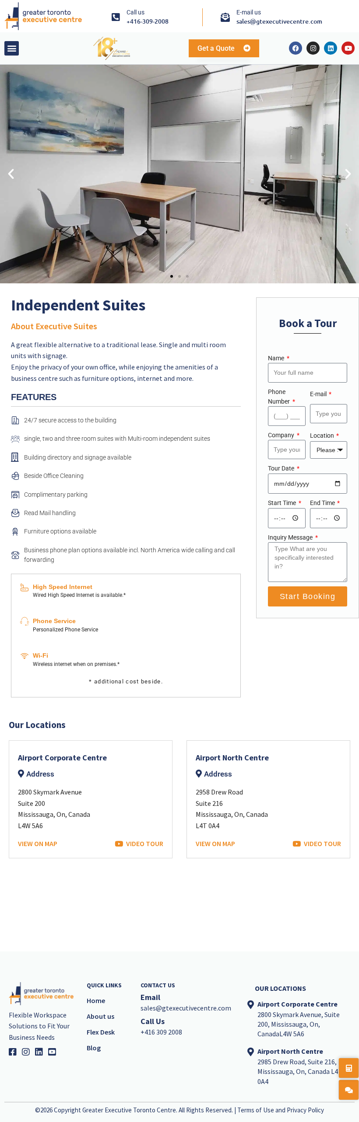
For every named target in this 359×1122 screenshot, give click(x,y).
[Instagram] (313, 48)
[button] (11, 48)
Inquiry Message (291, 537)
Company (282, 435)
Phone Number (279, 396)
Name (276, 358)
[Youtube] (348, 48)
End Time (323, 502)
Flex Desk (101, 1032)
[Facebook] (295, 48)
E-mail (319, 393)
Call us (135, 12)
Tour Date (282, 468)
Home (96, 1000)
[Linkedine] (41, 1052)
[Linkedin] (330, 48)
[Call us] (115, 17)
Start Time (282, 502)
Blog (94, 1047)
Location (322, 435)
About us (100, 1016)
